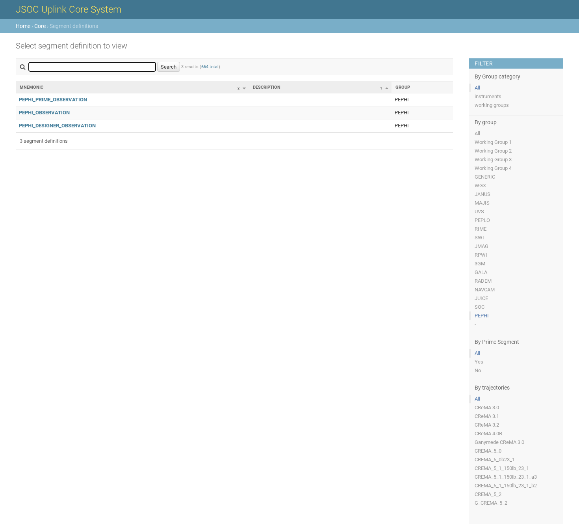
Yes (479, 362)
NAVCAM (485, 290)
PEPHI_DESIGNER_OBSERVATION (57, 126)
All (477, 88)
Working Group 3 (493, 159)
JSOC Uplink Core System (68, 9)
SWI (479, 238)
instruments (488, 96)
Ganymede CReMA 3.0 (499, 442)
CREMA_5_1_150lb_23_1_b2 (506, 486)
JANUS (482, 194)
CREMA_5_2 (488, 494)
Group (402, 87)
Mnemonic (31, 87)
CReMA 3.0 (487, 407)
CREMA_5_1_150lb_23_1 (502, 468)
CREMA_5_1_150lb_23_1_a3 (506, 477)
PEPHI (482, 316)
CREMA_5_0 (488, 451)
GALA (481, 272)
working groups (492, 105)
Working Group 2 (493, 151)
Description (266, 87)
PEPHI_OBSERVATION (44, 113)
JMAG (481, 246)
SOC (479, 307)
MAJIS (482, 203)
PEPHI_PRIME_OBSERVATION (53, 100)
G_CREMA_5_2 (491, 503)
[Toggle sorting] (244, 88)
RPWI (481, 255)
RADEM (483, 281)
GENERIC (485, 177)
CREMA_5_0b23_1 (495, 459)
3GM (480, 264)
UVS (479, 211)
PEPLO (482, 220)
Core (40, 26)
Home (23, 26)
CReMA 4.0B (488, 433)
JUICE (481, 298)
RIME (480, 229)
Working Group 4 (493, 168)
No (478, 370)
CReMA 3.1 (487, 416)
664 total (210, 66)
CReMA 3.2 (487, 425)
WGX (480, 185)
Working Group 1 (493, 142)
